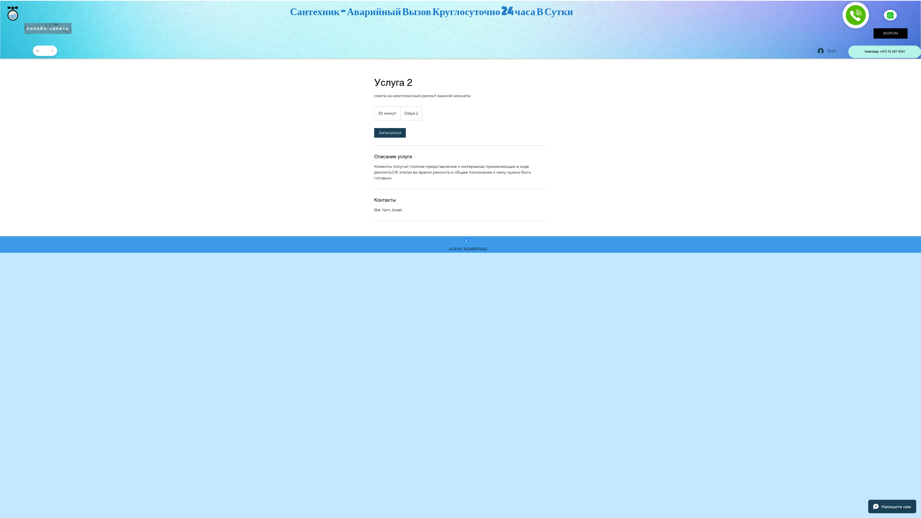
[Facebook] (466, 240)
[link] (390, 133)
